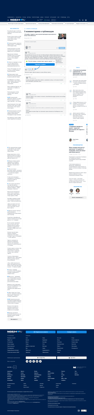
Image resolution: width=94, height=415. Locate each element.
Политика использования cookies (54, 403)
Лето (43, 344)
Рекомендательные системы (53, 405)
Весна (27, 342)
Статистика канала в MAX (13, 352)
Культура (44, 342)
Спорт (73, 337)
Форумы (29, 17)
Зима (43, 337)
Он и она (59, 337)
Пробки (47, 20)
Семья (58, 352)
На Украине (30, 69)
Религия (59, 350)
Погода (24, 17)
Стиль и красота (75, 340)
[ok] (33, 361)
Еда (26, 348)
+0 (61, 66)
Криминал (44, 340)
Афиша (41, 17)
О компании (10, 342)
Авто (27, 337)
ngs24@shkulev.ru (22, 401)
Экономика (74, 346)
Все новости (14, 28)
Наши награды (10, 344)
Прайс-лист (10, 340)
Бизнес (27, 340)
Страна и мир (75, 342)
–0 (64, 66)
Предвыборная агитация (13, 350)
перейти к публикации (31, 28)
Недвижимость (11, 17)
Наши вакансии (11, 346)
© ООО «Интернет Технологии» (13, 410)
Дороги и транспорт (30, 346)
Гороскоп (47, 17)
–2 (64, 83)
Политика (59, 342)
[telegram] (27, 361)
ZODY (58, 17)
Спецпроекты (75, 348)
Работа (58, 346)
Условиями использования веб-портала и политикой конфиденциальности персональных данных (66, 398)
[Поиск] (79, 20)
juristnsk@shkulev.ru (36, 402)
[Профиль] (85, 20)
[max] (37, 361)
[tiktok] (40, 361)
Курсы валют (53, 17)
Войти (30, 47)
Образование (45, 352)
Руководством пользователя (53, 397)
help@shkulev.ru (16, 403)
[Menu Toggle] (8, 20)
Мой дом (44, 346)
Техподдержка (10, 348)
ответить (28, 74)
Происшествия (60, 344)
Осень (58, 340)
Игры (68, 17)
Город (27, 344)
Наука (43, 348)
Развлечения (60, 348)
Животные (28, 350)
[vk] (30, 361)
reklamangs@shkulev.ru (52, 392)
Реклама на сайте (11, 337)
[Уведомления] (82, 20)
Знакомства (18, 17)
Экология (74, 344)
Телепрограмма (35, 17)
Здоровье (28, 352)
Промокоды (63, 17)
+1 (61, 74)
